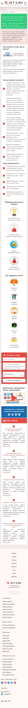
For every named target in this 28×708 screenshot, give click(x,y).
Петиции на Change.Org (9, 627)
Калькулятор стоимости (9, 614)
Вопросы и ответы (7, 617)
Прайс (14, 556)
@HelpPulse (7, 694)
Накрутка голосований (8, 604)
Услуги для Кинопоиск (8, 625)
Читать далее (6, 446)
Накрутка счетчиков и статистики (14, 502)
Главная (5, 8)
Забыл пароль (6, 651)
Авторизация (6, 635)
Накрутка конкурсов (8, 612)
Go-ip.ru (4, 23)
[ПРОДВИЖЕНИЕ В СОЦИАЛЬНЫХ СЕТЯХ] (13, 2)
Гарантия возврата (14, 234)
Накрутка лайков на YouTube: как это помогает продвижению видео (14, 525)
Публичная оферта (7, 643)
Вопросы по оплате (8, 648)
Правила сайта (6, 640)
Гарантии (14, 563)
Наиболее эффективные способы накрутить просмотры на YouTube (14, 455)
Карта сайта (7, 701)
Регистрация (6, 638)
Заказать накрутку (7, 601)
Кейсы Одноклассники (8, 675)
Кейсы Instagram (7, 672)
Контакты (17, 269)
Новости (14, 566)
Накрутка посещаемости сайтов (13, 480)
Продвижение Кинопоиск (9, 669)
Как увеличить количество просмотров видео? (13, 430)
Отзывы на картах (7, 664)
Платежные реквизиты (8, 646)
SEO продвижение (7, 667)
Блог (11, 8)
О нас (14, 573)
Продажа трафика (7, 661)
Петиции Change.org (8, 659)
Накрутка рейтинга (7, 607)
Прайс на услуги (15, 220)
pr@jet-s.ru (7, 691)
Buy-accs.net (5, 16)
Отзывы (14, 560)
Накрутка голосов (7, 609)
